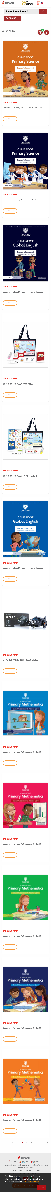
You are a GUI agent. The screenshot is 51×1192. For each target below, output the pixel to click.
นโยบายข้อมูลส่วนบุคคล (31, 1182)
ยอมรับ (41, 1187)
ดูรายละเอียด (10, 119)
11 (38, 1143)
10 (32, 1143)
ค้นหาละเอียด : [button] (11, 18)
